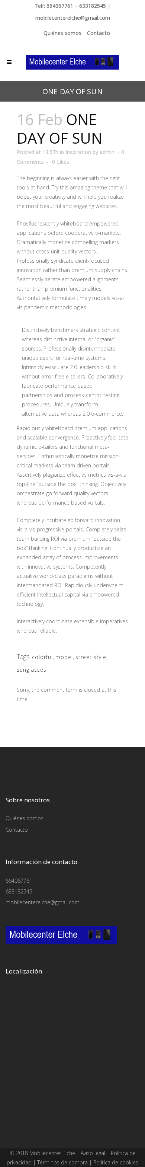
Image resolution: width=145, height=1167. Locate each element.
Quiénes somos (62, 32)
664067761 (19, 880)
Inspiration (78, 152)
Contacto (98, 32)
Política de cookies (115, 1162)
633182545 (19, 891)
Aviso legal (93, 1153)
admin (107, 152)
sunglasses (31, 669)
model (64, 657)
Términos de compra (62, 1162)
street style (90, 657)
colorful (42, 657)
